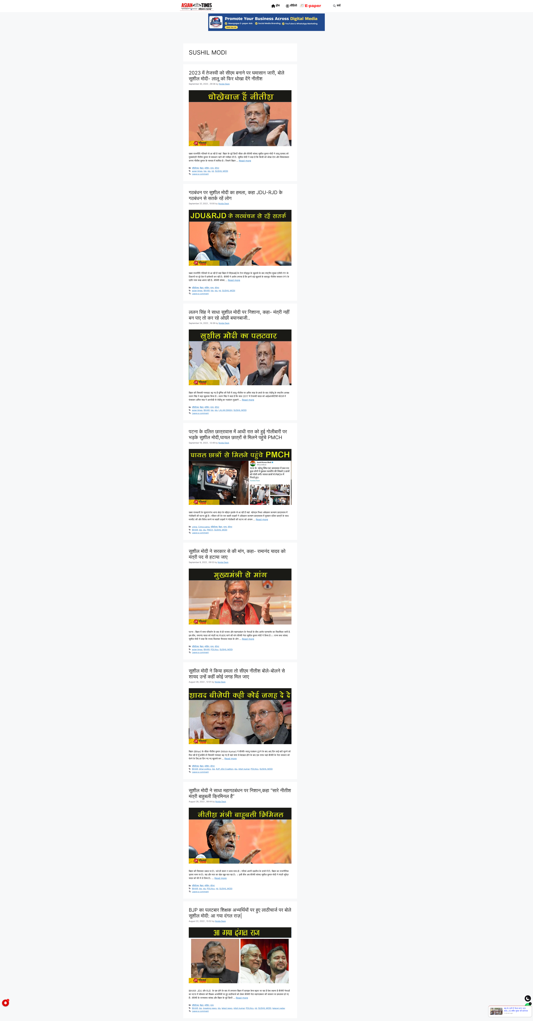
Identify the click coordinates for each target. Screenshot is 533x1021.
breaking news (210, 1008)
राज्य (212, 168)
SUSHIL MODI (221, 171)
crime (194, 527)
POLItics (214, 649)
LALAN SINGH (225, 410)
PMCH (210, 530)
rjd (213, 171)
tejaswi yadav (278, 1008)
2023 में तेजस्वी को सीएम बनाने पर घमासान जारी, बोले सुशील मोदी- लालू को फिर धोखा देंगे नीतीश (236, 75)
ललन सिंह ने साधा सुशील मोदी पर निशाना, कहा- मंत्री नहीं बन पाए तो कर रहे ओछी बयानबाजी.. (239, 315)
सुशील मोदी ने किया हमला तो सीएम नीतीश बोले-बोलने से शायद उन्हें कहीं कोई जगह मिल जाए (237, 673)
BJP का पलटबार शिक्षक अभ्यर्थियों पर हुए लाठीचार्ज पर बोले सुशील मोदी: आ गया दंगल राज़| (240, 913)
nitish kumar (244, 769)
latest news (227, 1008)
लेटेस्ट (217, 168)
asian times (197, 171)
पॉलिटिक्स (195, 168)
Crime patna (204, 527)
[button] (334, 6)
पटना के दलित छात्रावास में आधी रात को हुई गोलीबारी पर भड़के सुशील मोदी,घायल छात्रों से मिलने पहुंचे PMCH (238, 434)
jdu (209, 171)
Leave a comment (200, 174)
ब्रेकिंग (207, 168)
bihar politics (205, 769)
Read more (245, 160)
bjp (205, 171)
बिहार (201, 168)
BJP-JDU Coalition (224, 769)
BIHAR (207, 290)
